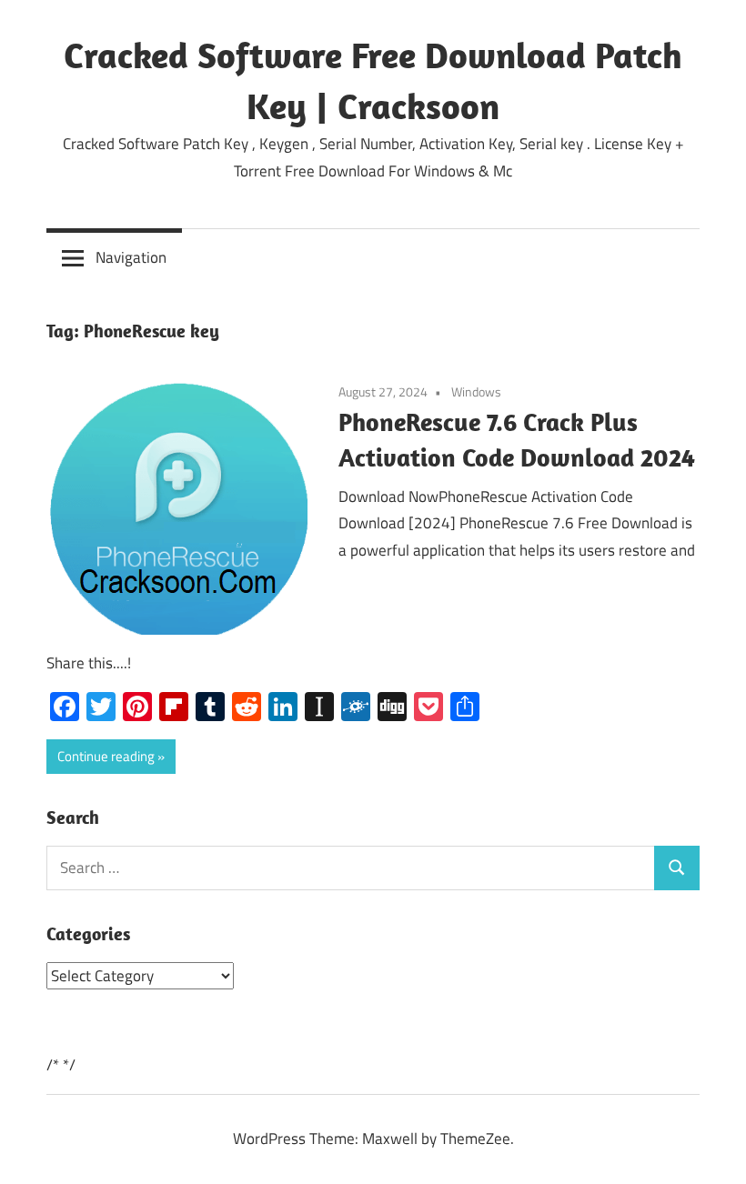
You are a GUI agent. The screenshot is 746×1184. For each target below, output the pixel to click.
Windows (476, 391)
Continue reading (106, 756)
